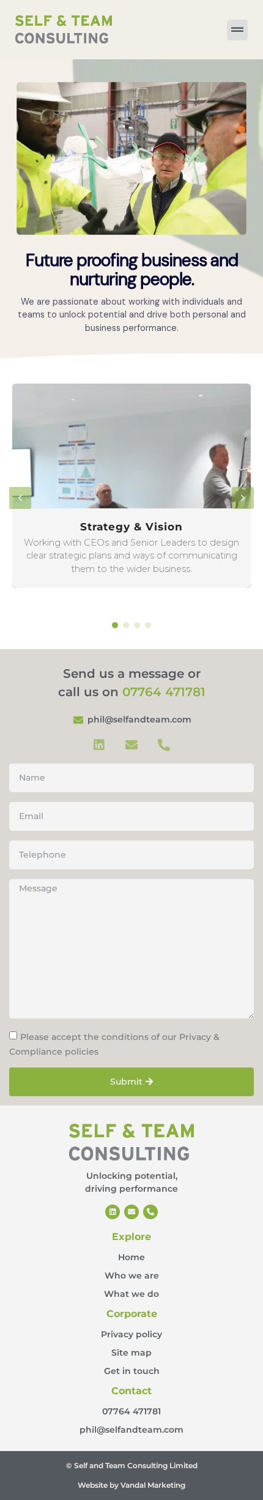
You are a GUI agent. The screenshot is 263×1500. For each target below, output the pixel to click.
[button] (131, 486)
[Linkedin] (99, 745)
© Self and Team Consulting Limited (132, 1465)
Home (131, 1257)
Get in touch (132, 1370)
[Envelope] (131, 745)
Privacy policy (131, 1334)
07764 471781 (164, 692)
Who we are (132, 1275)
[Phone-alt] (164, 745)
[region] (131, 209)
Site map (131, 1352)
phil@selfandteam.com (131, 1429)
